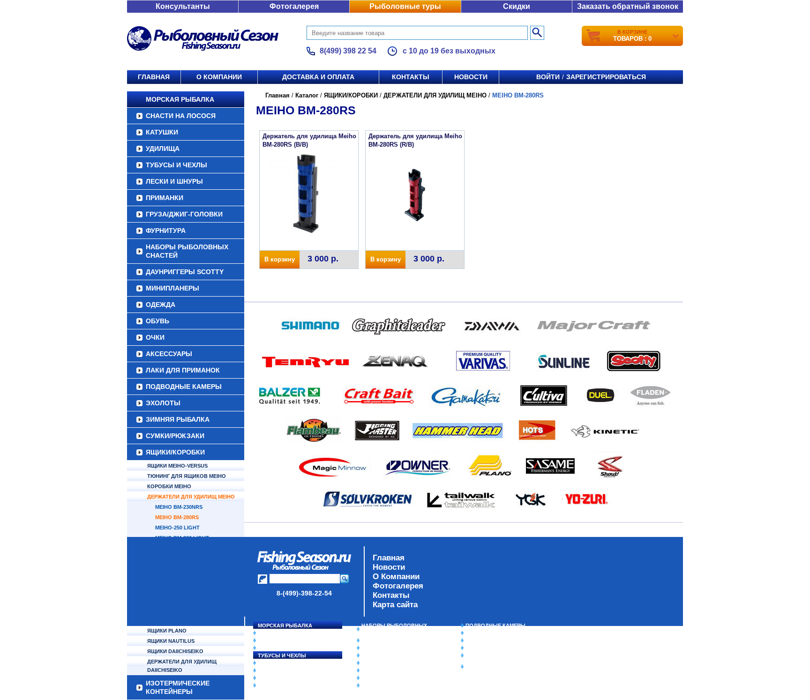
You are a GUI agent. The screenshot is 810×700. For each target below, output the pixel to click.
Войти (548, 77)
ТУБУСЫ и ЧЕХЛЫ (176, 165)
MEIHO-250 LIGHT (177, 527)
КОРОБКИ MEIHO (169, 486)
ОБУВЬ (157, 321)
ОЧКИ (155, 337)
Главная (154, 77)
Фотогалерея (294, 6)
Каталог (306, 95)
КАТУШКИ (162, 132)
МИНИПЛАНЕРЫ (172, 288)
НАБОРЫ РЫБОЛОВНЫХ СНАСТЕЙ (187, 251)
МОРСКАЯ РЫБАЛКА (180, 99)
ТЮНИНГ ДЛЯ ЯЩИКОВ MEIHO (186, 476)
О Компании (396, 576)
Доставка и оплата (318, 77)
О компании (219, 77)
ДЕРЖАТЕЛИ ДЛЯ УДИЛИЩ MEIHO (191, 496)
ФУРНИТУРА (166, 230)
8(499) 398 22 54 (348, 51)
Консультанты (183, 6)
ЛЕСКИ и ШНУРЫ (174, 181)
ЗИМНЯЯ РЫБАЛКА (178, 419)
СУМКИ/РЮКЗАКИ (175, 435)
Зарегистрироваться (606, 77)
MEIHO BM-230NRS (178, 507)
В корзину (279, 259)
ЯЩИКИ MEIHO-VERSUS (177, 466)
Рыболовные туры (405, 6)
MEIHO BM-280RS (177, 517)
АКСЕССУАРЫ (169, 353)
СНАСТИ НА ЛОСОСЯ (181, 115)
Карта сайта (395, 604)
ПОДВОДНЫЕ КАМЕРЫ (184, 386)
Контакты (410, 77)
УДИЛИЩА (163, 148)
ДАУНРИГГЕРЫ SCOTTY (185, 272)
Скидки (516, 6)
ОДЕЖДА (160, 304)
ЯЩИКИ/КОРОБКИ (175, 452)
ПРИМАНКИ (164, 197)
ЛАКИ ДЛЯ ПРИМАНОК (183, 370)
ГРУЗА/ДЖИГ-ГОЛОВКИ (184, 214)
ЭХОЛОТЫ (163, 403)
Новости (471, 77)
